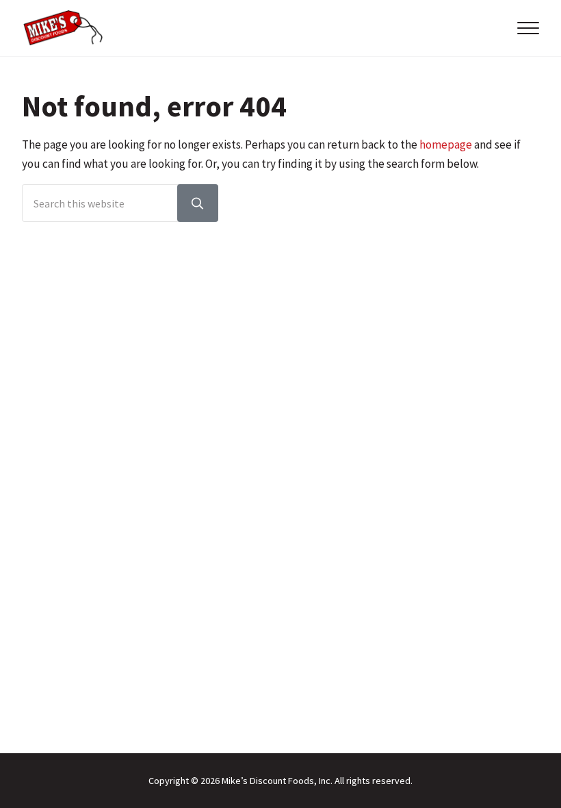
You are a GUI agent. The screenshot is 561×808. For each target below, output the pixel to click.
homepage (445, 144)
